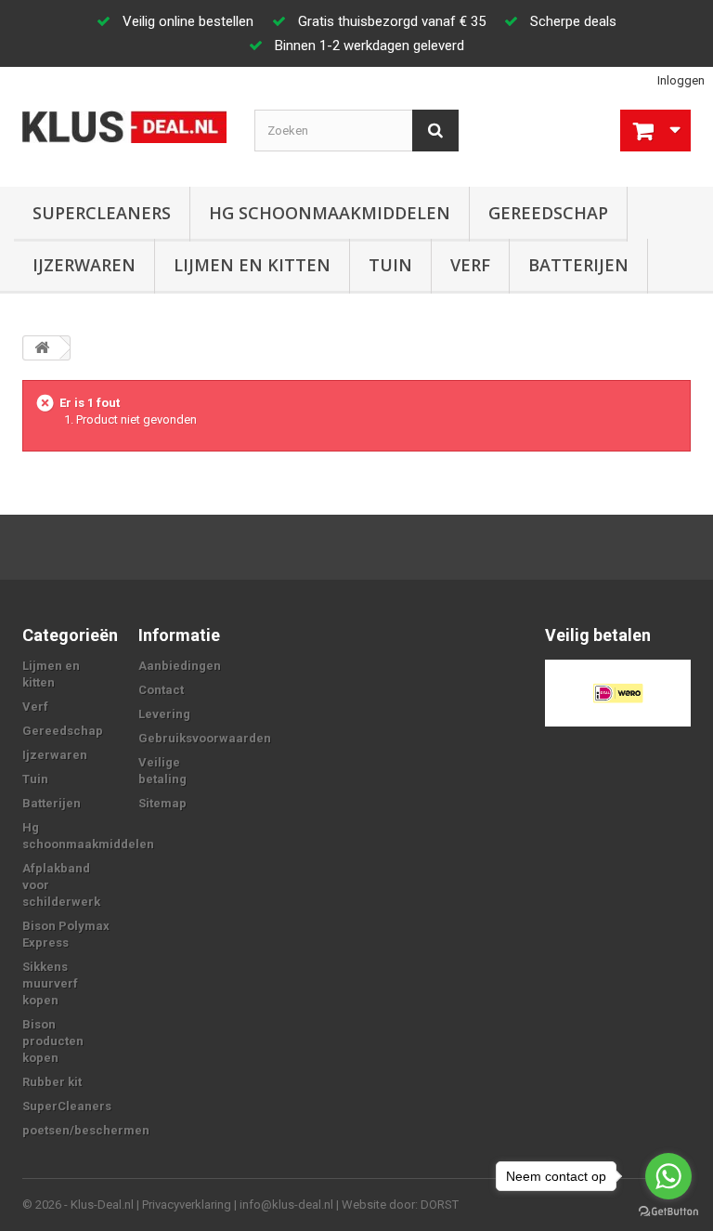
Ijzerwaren (84, 265)
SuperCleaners (101, 213)
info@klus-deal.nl (286, 1204)
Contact (161, 690)
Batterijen (578, 265)
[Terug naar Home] (41, 348)
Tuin (390, 265)
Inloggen (681, 80)
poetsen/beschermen (85, 1130)
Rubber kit (52, 1082)
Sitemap (162, 803)
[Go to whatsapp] (668, 1176)
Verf (470, 265)
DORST (440, 1204)
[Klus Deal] (124, 127)
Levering (164, 714)
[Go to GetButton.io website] (668, 1212)
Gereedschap (548, 213)
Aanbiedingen (179, 666)
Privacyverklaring (186, 1204)
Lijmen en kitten (252, 265)
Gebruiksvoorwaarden (204, 738)
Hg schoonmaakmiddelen (329, 213)
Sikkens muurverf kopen (50, 983)
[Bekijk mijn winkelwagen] (655, 130)
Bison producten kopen (53, 1041)
